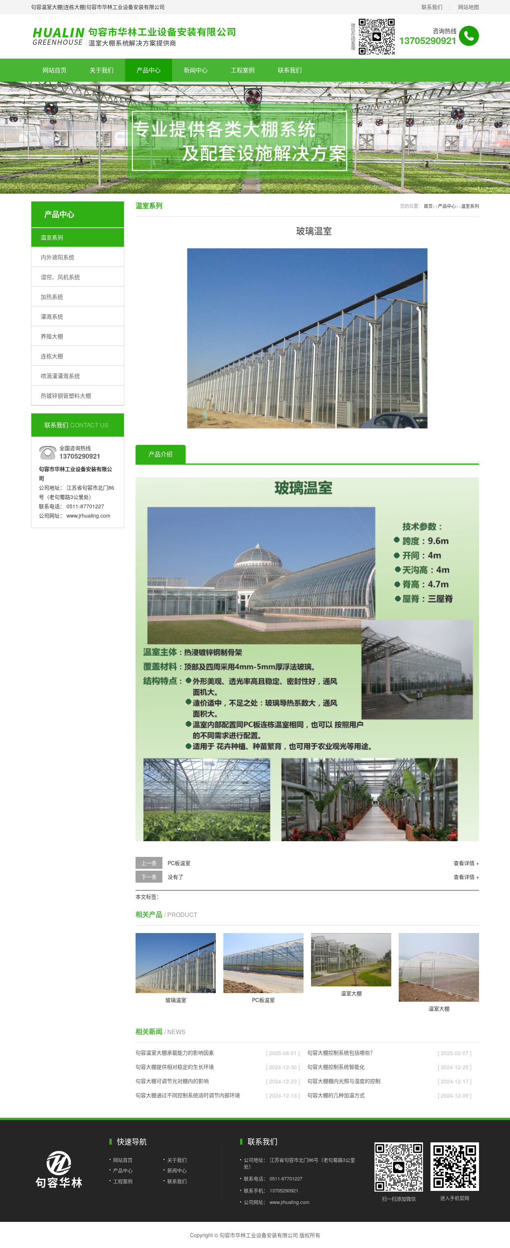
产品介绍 (160, 454)
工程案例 (243, 70)
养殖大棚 (52, 336)
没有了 (175, 876)
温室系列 (52, 237)
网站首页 (54, 70)
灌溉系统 (52, 316)
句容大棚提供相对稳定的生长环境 (175, 1066)
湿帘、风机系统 (60, 277)
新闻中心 (196, 70)
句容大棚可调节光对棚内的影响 (172, 1081)
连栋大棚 (52, 356)
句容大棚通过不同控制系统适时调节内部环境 (188, 1095)
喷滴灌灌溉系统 (60, 376)
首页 (428, 206)
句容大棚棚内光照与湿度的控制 (343, 1081)
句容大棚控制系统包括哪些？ (341, 1052)
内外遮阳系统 (57, 257)
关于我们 (101, 70)
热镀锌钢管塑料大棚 (66, 395)
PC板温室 (179, 863)
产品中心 (149, 70)
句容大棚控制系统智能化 (336, 1066)
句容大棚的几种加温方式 (336, 1095)
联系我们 (432, 6)
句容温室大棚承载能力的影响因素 (175, 1052)
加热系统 (52, 296)
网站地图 (468, 6)
